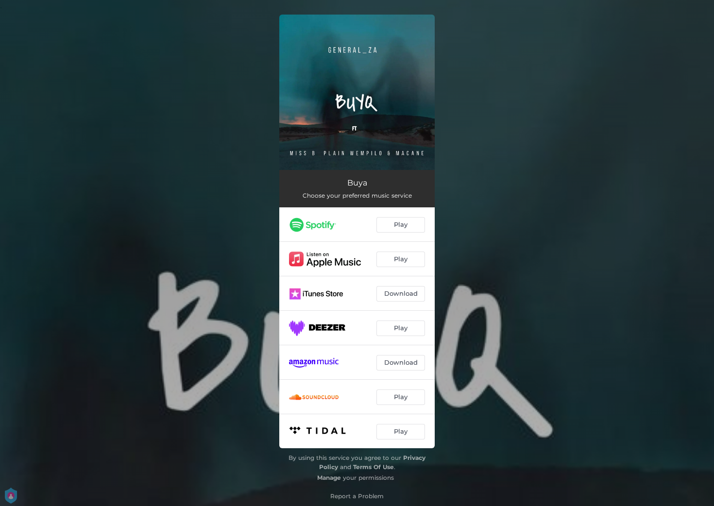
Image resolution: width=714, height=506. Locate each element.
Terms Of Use (373, 467)
